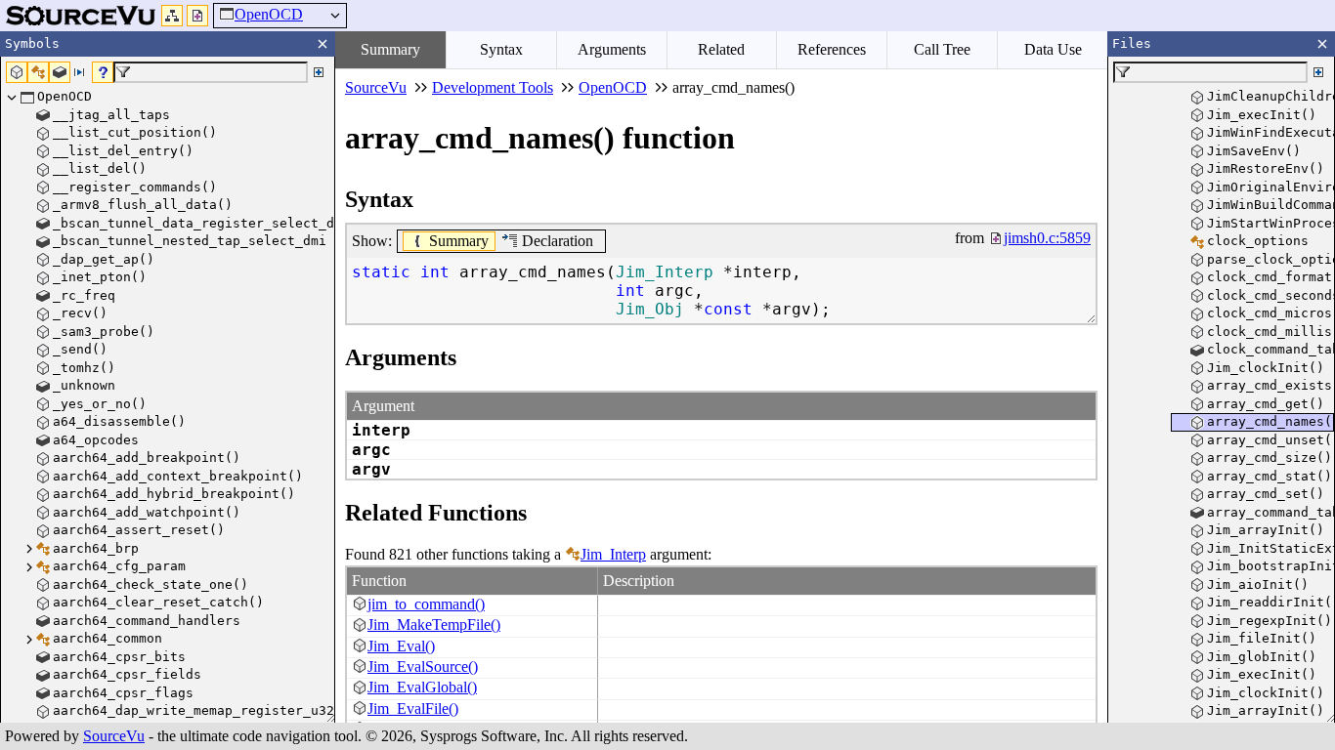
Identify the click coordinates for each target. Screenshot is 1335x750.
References (831, 49)
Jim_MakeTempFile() (433, 624)
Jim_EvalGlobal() (422, 687)
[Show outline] (172, 15)
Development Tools (492, 87)
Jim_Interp (613, 554)
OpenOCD (269, 14)
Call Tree (942, 49)
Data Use (1053, 49)
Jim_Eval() (401, 646)
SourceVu (114, 736)
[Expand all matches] (318, 72)
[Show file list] (197, 15)
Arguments (612, 49)
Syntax (501, 49)
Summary (390, 49)
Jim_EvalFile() (412, 708)
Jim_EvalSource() (422, 666)
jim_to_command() (426, 604)
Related (721, 49)
